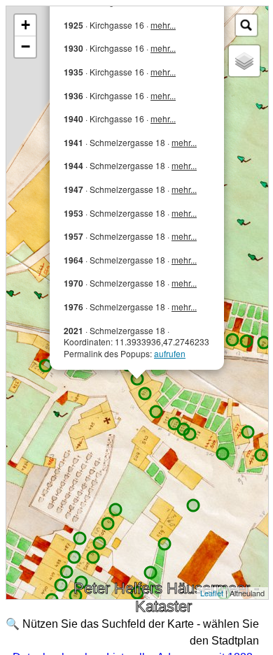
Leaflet (211, 592)
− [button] (25, 46)
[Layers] (244, 60)
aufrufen (170, 353)
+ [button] (25, 25)
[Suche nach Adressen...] (246, 25)
